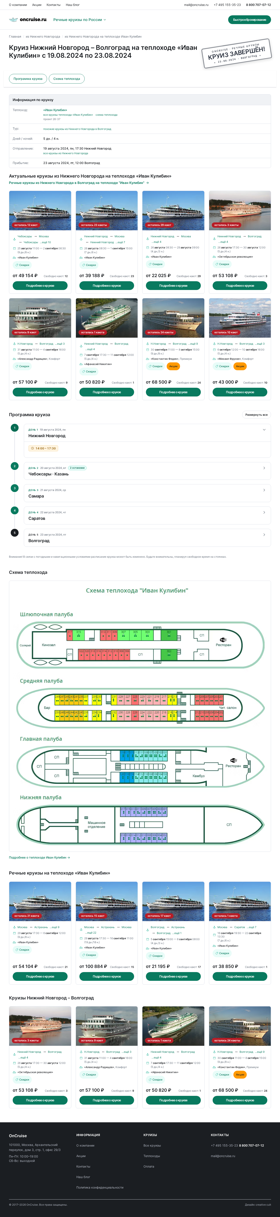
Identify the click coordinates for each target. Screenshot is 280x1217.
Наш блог (73, 5)
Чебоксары (25, 236)
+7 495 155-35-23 (227, 5)
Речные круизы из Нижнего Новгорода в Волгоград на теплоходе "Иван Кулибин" (76, 183)
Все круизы (152, 1145)
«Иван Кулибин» (55, 110)
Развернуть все (256, 414)
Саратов (239, 927)
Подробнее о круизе (40, 285)
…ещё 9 (193, 343)
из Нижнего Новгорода (43, 36)
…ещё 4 (156, 241)
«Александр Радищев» (32, 358)
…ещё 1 (177, 933)
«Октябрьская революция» (235, 256)
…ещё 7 (120, 242)
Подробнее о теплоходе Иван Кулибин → (39, 857)
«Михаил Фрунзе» (229, 358)
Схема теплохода (66, 78)
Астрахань (41, 927)
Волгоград (254, 236)
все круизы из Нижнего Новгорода (65, 153)
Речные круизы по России (77, 19)
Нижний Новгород (96, 236)
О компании (18, 5)
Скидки (24, 265)
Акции (36, 5)
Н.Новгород (25, 343)
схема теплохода (106, 114)
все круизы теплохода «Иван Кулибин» (68, 114)
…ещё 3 (60, 343)
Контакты (54, 5)
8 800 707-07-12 (258, 5)
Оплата (149, 1166)
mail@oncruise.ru (196, 5)
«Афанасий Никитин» (98, 364)
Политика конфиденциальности (99, 1187)
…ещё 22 (90, 932)
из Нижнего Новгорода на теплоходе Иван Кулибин (103, 36)
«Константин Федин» (164, 358)
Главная (15, 36)
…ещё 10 (45, 242)
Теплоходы (152, 1156)
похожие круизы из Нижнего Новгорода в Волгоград (77, 129)
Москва (44, 236)
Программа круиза (28, 78)
